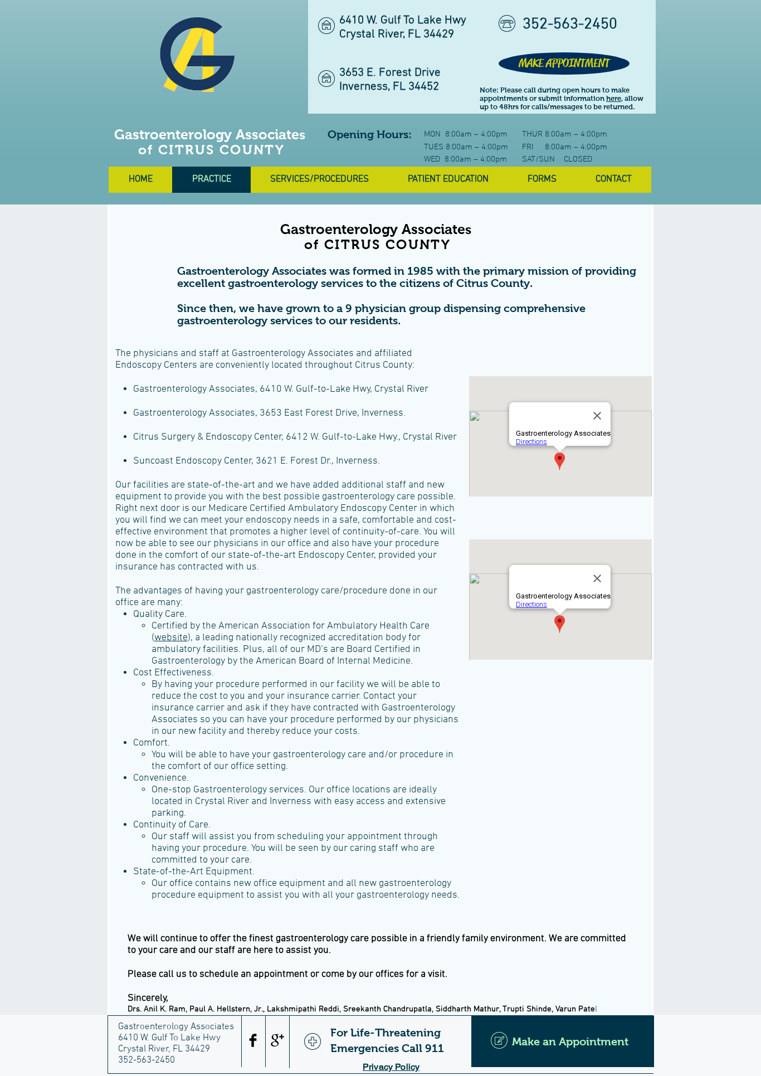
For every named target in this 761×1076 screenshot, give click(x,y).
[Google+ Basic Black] (277, 1040)
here (613, 98)
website (171, 638)
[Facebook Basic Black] (253, 1040)
